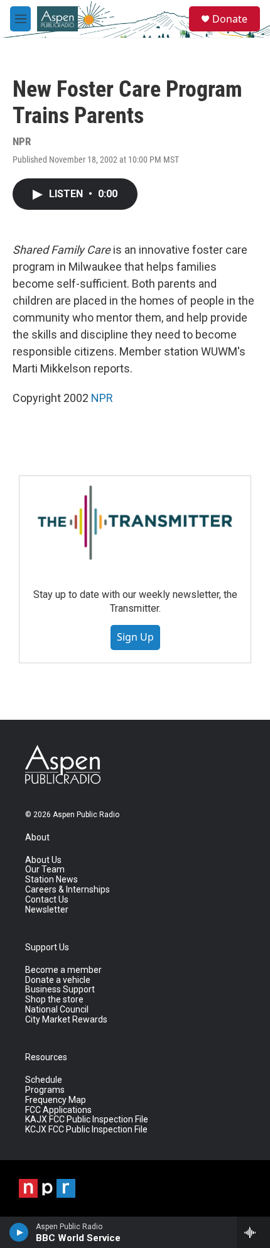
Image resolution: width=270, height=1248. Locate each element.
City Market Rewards (66, 1019)
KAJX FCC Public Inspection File (86, 1119)
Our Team (45, 869)
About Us (43, 860)
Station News (51, 879)
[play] (19, 1232)
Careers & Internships (67, 889)
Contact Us (46, 899)
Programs (45, 1090)
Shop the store (54, 999)
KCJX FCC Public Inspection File (86, 1129)
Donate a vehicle (57, 980)
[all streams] (253, 1232)
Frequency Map (55, 1100)
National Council (57, 1009)
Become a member (63, 970)
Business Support (60, 989)
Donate (229, 18)
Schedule (43, 1080)
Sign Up (135, 637)
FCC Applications (58, 1110)
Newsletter (46, 909)
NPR (102, 397)
